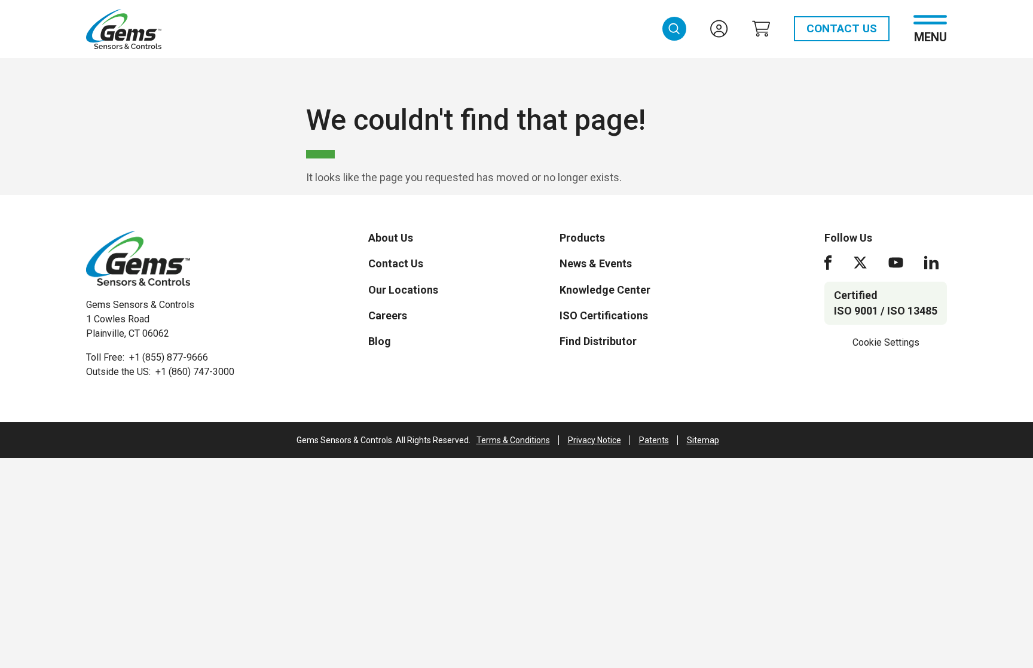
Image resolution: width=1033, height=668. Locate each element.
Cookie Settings (885, 342)
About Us (390, 237)
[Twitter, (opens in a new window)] (860, 262)
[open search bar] (674, 29)
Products (582, 237)
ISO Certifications (604, 315)
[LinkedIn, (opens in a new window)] (931, 262)
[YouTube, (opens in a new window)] (895, 262)
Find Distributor (598, 341)
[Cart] (761, 29)
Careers (387, 315)
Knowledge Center (605, 289)
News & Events (596, 263)
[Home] (138, 258)
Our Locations (403, 289)
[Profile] (719, 29)
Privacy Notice (594, 440)
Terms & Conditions (513, 440)
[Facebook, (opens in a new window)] (828, 262)
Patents (654, 440)
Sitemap (703, 440)
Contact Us (841, 28)
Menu (930, 36)
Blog (379, 341)
